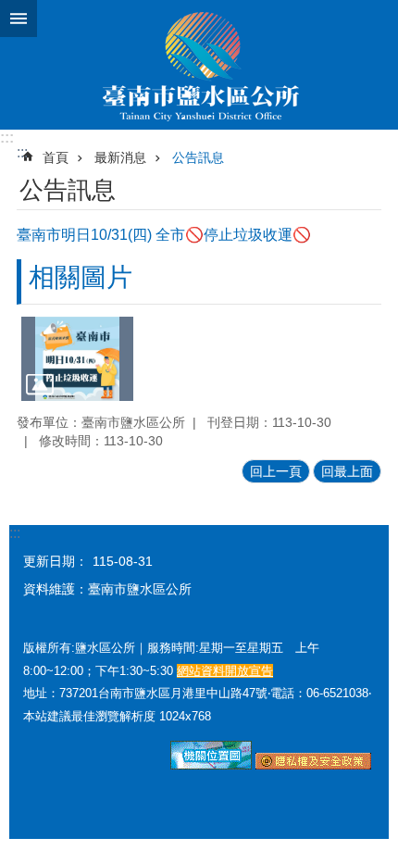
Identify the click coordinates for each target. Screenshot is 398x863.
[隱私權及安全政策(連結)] (313, 764)
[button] (77, 359)
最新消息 (120, 157)
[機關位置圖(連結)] (211, 764)
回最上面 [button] (347, 471)
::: (7, 137)
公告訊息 (198, 157)
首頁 (55, 157)
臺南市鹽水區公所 (199, 65)
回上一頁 (276, 471)
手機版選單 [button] (18, 18)
